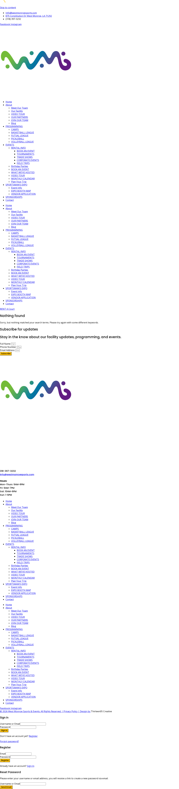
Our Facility (17, 111)
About (9, 104)
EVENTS (10, 144)
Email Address (7, 350)
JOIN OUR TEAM (19, 120)
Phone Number (8, 346)
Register (33, 736)
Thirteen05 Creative (101, 711)
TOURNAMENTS (25, 154)
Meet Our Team (19, 107)
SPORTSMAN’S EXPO (16, 184)
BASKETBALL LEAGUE (22, 132)
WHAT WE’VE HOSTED (23, 172)
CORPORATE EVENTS (28, 160)
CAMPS (15, 129)
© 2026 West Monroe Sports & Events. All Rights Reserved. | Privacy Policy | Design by (45, 711)
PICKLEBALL (17, 138)
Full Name (5, 343)
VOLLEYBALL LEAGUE (22, 141)
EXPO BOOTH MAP (21, 190)
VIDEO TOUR (18, 114)
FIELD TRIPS (23, 163)
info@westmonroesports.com (17, 474)
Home (9, 101)
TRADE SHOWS (25, 157)
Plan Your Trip (18, 181)
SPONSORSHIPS (14, 197)
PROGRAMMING (14, 126)
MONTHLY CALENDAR (23, 178)
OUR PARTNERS (19, 117)
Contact (10, 200)
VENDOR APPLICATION (23, 193)
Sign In (30, 765)
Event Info (16, 187)
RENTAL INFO (18, 147)
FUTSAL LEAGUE (19, 135)
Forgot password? (9, 741)
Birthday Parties (19, 166)
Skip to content (8, 7)
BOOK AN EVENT (26, 150)
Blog (13, 123)
